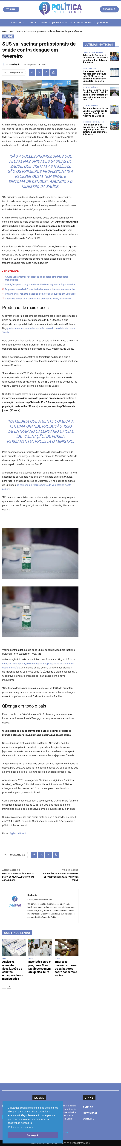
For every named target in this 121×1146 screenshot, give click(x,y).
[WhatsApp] (53, 72)
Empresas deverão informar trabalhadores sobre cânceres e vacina (40, 289)
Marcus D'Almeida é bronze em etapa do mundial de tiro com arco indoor (18, 877)
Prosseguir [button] (33, 1135)
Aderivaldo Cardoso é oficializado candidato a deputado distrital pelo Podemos (95, 59)
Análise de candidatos (93, 122)
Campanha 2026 (89, 68)
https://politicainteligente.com (39, 899)
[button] (109, 9)
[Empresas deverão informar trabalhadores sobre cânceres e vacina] (66, 947)
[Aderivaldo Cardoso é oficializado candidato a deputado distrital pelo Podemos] (114, 56)
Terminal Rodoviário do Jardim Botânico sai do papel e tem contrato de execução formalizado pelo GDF (95, 95)
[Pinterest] (46, 72)
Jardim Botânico (90, 87)
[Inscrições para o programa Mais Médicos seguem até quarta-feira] (40, 947)
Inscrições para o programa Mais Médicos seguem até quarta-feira (40, 284)
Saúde (19, 31)
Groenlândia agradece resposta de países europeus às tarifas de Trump (60, 877)
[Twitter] (39, 72)
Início (4, 31)
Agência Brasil (18, 833)
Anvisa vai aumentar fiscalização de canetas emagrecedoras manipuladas (36, 278)
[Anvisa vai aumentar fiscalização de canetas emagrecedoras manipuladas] (14, 947)
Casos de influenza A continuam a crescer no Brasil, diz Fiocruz (38, 298)
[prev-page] (4, 987)
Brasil (11, 31)
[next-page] (9, 987)
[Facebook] (32, 72)
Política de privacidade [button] (21, 1127)
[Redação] (4, 64)
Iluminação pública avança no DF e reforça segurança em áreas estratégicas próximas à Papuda (95, 129)
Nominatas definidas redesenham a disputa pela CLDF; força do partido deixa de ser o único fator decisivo (94, 76)
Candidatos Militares (93, 52)
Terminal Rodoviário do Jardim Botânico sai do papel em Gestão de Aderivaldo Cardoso (95, 112)
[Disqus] (40, 1035)
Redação (15, 64)
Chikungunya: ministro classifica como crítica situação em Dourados (40, 293)
